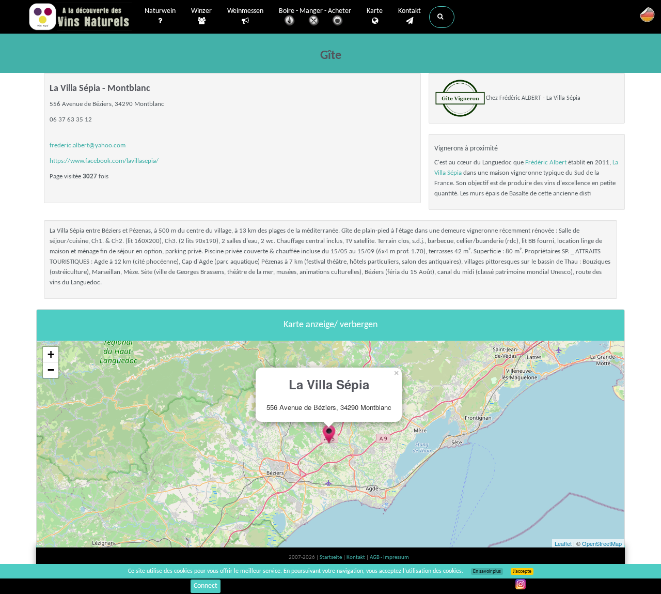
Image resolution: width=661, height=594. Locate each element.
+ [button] (51, 354)
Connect (205, 586)
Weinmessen (245, 11)
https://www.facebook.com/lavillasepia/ (104, 161)
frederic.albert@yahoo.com (87, 145)
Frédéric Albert (545, 162)
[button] (441, 17)
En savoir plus (487, 571)
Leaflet (563, 543)
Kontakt (409, 11)
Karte (375, 11)
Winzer (201, 11)
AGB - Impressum (389, 557)
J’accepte (522, 571)
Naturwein (160, 11)
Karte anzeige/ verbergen (330, 325)
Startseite (331, 557)
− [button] (51, 369)
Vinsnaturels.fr (80, 16)
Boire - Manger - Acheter (315, 11)
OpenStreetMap (602, 543)
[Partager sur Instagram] (520, 584)
